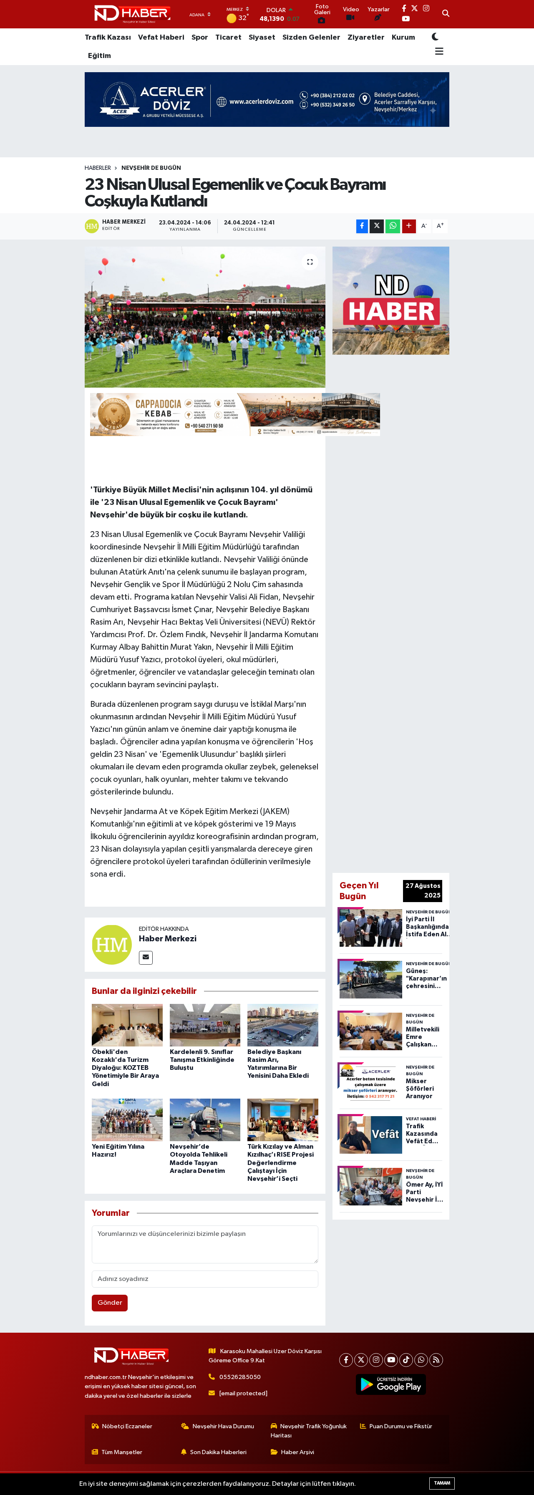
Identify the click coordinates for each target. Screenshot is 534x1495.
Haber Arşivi (297, 1452)
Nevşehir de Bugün (151, 168)
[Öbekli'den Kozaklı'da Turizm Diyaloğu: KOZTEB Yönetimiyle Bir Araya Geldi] (127, 1025)
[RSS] (436, 1360)
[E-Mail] (146, 958)
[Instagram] (376, 1360)
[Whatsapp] (421, 1360)
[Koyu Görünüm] (435, 37)
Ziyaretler (366, 37)
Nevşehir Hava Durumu (223, 1426)
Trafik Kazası (108, 37)
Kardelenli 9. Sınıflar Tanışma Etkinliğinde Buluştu (202, 1060)
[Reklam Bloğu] (390, 300)
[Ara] (445, 14)
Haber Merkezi (167, 939)
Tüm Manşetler (121, 1452)
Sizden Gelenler (311, 37)
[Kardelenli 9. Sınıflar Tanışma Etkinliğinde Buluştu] (205, 1025)
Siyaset (262, 37)
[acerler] (267, 99)
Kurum (403, 37)
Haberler (98, 168)
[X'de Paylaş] (377, 226)
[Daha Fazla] (409, 226)
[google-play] (391, 1384)
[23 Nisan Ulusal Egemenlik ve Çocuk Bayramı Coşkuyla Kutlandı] (205, 317)
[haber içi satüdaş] (235, 414)
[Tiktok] (406, 1360)
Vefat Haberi (161, 37)
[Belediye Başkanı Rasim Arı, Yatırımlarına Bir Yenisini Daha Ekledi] (282, 1025)
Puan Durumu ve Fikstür (401, 1426)
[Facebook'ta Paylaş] (362, 226)
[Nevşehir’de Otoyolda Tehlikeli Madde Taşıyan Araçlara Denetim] (205, 1119)
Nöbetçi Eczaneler (127, 1426)
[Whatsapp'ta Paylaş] (392, 226)
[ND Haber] (132, 14)
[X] (361, 1360)
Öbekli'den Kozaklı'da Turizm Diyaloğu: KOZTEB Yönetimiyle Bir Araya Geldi (125, 1068)
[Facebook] (346, 1360)
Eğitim (99, 56)
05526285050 (240, 1377)
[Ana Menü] (438, 52)
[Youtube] (391, 1360)
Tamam (442, 1483)
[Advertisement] (415, 612)
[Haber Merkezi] (112, 944)
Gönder (110, 1302)
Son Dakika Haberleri (218, 1452)
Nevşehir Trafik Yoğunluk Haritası (309, 1431)
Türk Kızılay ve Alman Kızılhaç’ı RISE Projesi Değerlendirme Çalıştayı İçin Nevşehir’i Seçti (280, 1162)
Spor (199, 37)
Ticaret (228, 37)
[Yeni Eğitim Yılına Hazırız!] (127, 1119)
